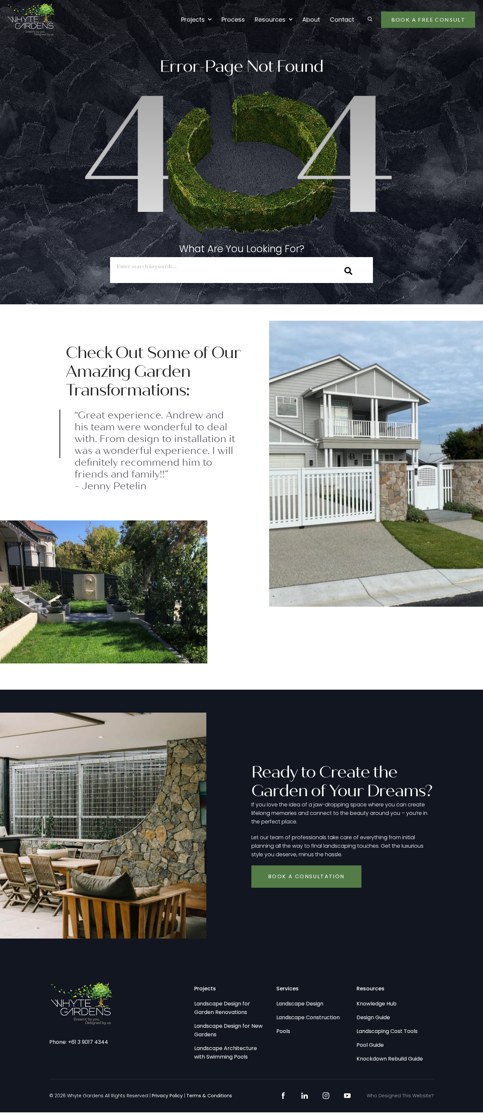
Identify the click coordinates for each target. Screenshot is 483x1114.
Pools (283, 1031)
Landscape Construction (308, 1017)
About (311, 19)
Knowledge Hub (376, 1003)
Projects (193, 19)
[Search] (348, 271)
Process (233, 19)
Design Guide (373, 1017)
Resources (270, 19)
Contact (342, 19)
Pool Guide (370, 1045)
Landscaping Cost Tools (387, 1031)
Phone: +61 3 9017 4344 (78, 1042)
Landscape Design (299, 1003)
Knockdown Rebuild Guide (389, 1059)
